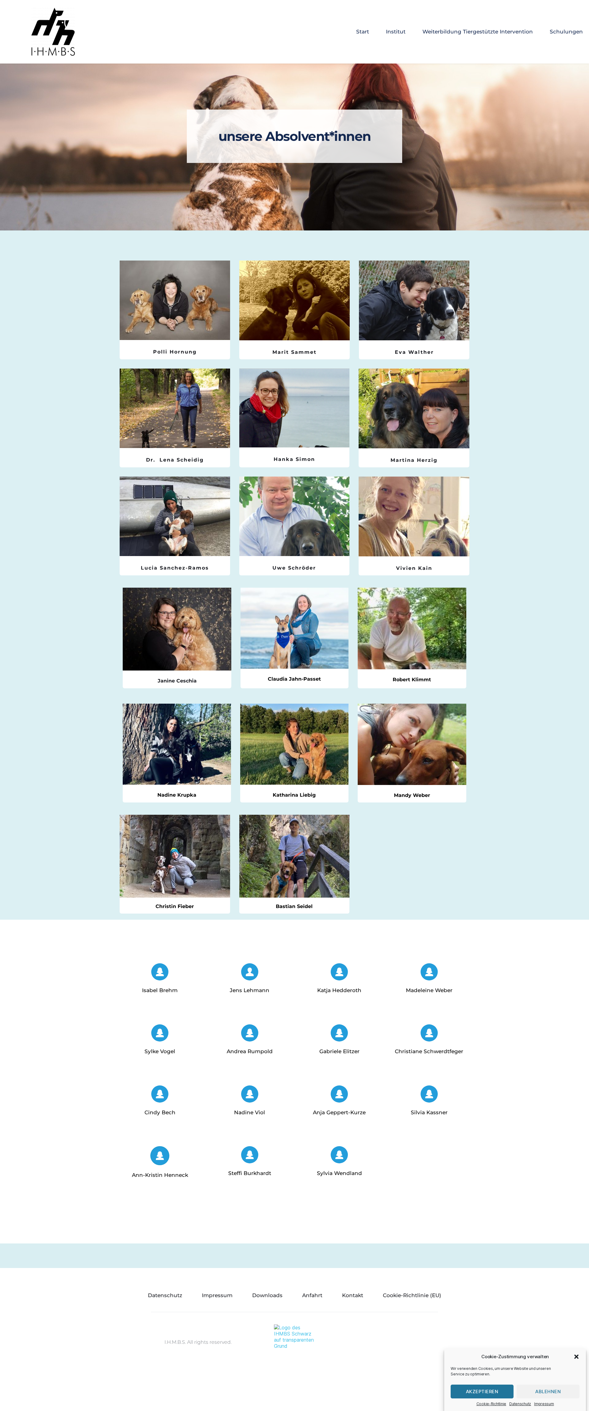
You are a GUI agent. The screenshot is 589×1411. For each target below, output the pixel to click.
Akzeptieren (482, 1391)
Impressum (544, 1403)
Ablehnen (548, 1391)
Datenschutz (520, 1403)
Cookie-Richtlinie (491, 1403)
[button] (576, 1357)
